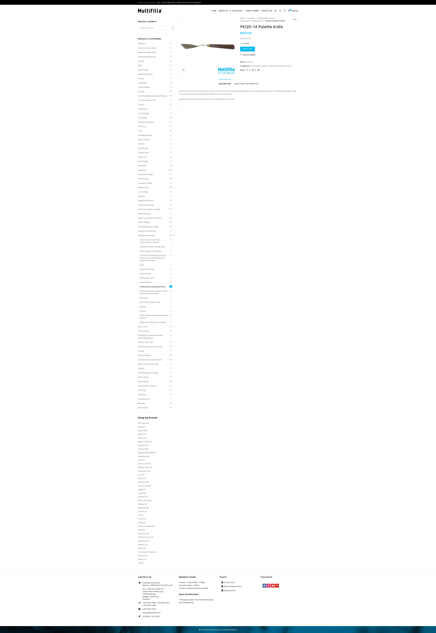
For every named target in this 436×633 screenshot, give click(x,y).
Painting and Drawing (265, 18)
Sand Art (141, 368)
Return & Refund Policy (233, 586)
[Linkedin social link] (255, 69)
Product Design (144, 355)
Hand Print (142, 165)
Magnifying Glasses (145, 200)
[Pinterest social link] (252, 69)
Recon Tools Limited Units (148, 364)
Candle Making (144, 87)
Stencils (143, 311)
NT (139, 515)
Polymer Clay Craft (145, 342)
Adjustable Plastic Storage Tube (152, 247)
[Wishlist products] (284, 10)
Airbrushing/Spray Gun (147, 57)
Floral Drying (143, 148)
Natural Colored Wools (147, 231)
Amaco (141, 430)
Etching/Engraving (145, 135)
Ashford (141, 438)
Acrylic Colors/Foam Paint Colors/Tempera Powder (150, 241)
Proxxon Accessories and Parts (150, 360)
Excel (140, 460)
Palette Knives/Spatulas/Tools (252, 21)
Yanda (140, 559)
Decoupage (142, 118)
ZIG (139, 563)
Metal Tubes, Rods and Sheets (149, 218)
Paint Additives (146, 282)
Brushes (141, 78)
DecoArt (141, 449)
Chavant (141, 445)
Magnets (141, 196)
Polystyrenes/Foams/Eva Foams (150, 346)
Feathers (141, 144)
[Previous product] (292, 19)
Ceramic (141, 91)
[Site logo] (150, 10)
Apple (140, 434)
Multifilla (141, 508)
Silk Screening (143, 377)
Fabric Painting (144, 139)
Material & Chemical (146, 205)
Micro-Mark (143, 500)
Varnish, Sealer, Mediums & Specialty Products (154, 316)
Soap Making (143, 381)
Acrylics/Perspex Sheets (147, 48)
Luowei (141, 493)
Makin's (141, 497)
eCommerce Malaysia (230, 630)
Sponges (143, 306)
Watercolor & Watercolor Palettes (153, 322)
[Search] (280, 10)
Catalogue (251, 18)
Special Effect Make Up (147, 386)
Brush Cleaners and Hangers (151, 251)
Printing (141, 351)
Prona (140, 530)
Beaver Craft (143, 441)
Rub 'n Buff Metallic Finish (150, 302)
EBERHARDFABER (145, 452)
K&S (139, 478)
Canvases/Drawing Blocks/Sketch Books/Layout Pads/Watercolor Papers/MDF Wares (153, 258)
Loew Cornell (143, 486)
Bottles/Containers (145, 74)
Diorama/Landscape (146, 122)
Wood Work (143, 407)
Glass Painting (145, 273)
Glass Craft (142, 157)
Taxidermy (142, 394)
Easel (142, 265)
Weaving (141, 403)
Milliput (141, 504)
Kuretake (141, 482)
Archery (141, 61)
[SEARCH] (172, 27)
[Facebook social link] (247, 69)
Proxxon (141, 533)
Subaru (140, 548)
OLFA (140, 519)
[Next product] (297, 19)
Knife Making (143, 178)
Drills (140, 131)
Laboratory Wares (145, 183)
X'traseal (141, 555)
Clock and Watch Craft (147, 100)
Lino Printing (143, 192)
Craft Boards (143, 109)
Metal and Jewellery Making (149, 209)
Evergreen (142, 456)
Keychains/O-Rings (145, 174)
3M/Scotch (142, 423)
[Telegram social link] (258, 69)
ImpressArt (142, 471)
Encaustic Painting (147, 269)
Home (242, 18)
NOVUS (141, 511)
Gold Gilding (143, 161)
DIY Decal (142, 126)
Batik (140, 65)
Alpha (140, 427)
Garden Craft (143, 152)
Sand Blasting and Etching (148, 373)
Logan (140, 489)
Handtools (142, 170)
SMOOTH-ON (144, 537)
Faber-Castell (143, 463)
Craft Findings (143, 113)
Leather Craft (143, 187)
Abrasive (141, 43)
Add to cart (247, 49)
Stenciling (142, 390)
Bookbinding (143, 70)
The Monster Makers (146, 552)
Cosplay (141, 104)
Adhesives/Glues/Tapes (147, 52)
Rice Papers (144, 298)
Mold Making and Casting (148, 227)
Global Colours (144, 467)
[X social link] (249, 69)
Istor (140, 475)
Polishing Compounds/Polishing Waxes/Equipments (150, 336)
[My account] (275, 10)
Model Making (144, 222)
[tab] (225, 82)
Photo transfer (143, 331)
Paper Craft (142, 326)
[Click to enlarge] (183, 70)
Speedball (142, 541)
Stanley (141, 544)
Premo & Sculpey (144, 526)
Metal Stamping (144, 213)
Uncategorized (144, 399)
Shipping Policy (230, 590)
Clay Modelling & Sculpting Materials (152, 96)
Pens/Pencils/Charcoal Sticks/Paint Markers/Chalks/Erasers (153, 292)
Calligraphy (142, 83)
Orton (140, 522)
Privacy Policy (229, 582)
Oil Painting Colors (147, 278)
